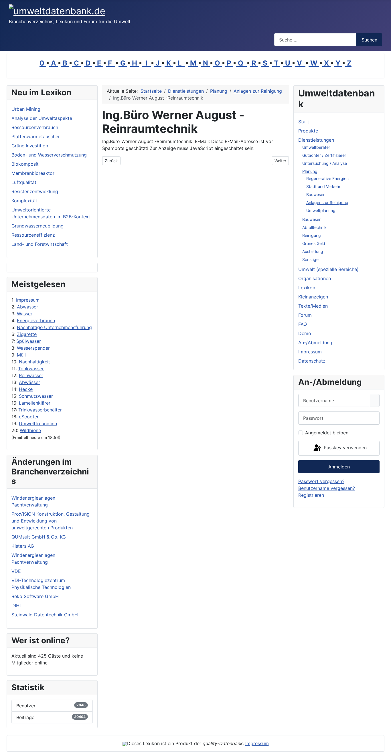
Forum (305, 315)
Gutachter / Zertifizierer (324, 155)
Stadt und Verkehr (323, 186)
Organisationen (314, 278)
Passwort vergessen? (321, 481)
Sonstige (310, 259)
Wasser (24, 313)
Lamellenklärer (34, 403)
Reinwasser (31, 375)
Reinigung (311, 235)
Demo (304, 333)
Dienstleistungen (316, 140)
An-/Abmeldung (315, 342)
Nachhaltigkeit (34, 362)
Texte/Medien (313, 306)
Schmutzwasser (36, 396)
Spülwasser (28, 341)
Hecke (26, 389)
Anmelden (339, 467)
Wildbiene (30, 430)
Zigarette (27, 334)
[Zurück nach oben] (383, 746)
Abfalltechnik (314, 227)
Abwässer (29, 382)
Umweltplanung (320, 210)
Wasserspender (33, 348)
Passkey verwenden (344, 447)
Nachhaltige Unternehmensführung (54, 327)
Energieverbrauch (36, 320)
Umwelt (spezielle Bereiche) (328, 269)
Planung (309, 171)
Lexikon (306, 287)
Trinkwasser (31, 368)
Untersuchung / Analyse (324, 163)
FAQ (302, 324)
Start (303, 121)
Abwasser (27, 307)
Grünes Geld (313, 243)
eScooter (29, 416)
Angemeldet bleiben (326, 433)
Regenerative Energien (327, 178)
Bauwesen (315, 194)
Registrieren (311, 495)
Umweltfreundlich (38, 423)
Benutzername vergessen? (326, 488)
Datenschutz (311, 361)
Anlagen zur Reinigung (327, 202)
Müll (21, 355)
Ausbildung (312, 251)
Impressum (28, 300)
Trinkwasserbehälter (40, 410)
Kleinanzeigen (313, 297)
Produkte (308, 131)
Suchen (369, 40)
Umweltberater (316, 147)
